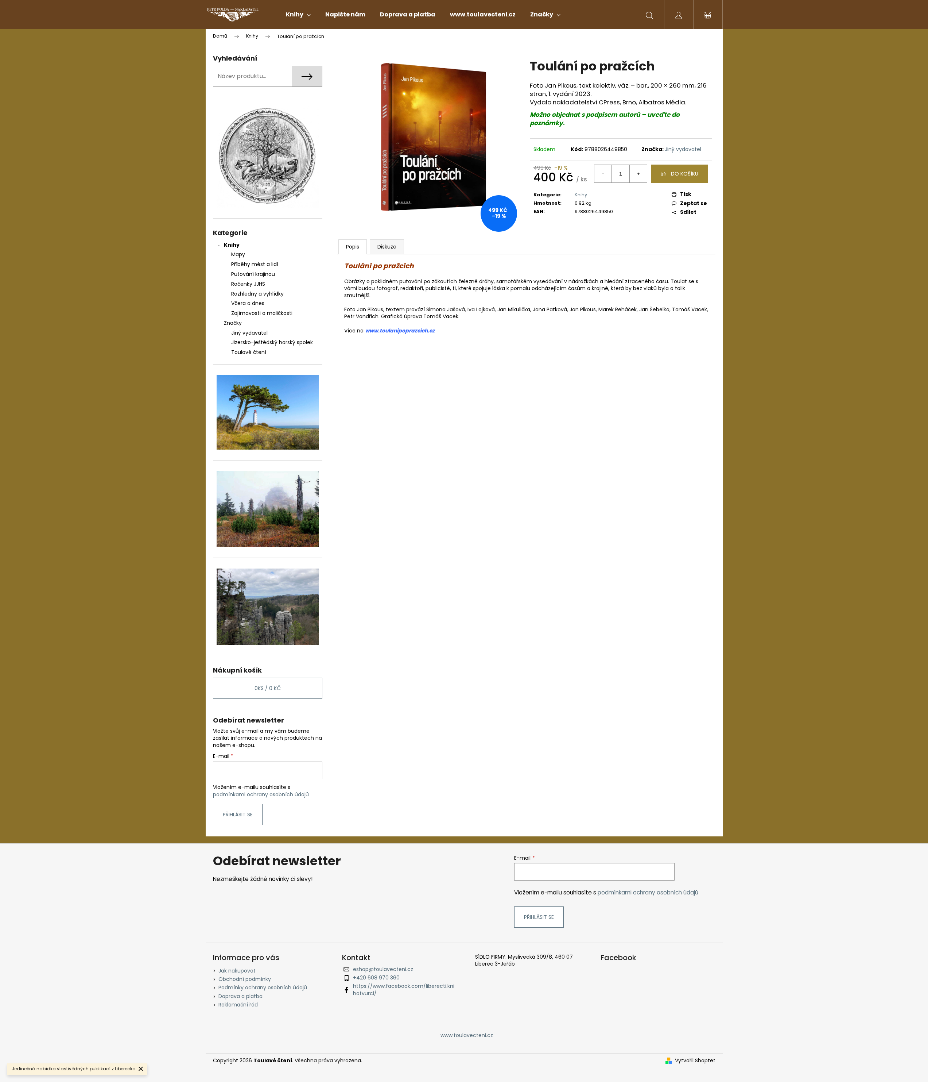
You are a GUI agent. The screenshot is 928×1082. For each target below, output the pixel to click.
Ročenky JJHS (248, 284)
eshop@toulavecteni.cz (383, 969)
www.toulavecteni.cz (466, 1035)
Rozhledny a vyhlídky (257, 293)
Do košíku (684, 173)
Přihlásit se (238, 814)
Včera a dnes (247, 303)
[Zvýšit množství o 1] (638, 173)
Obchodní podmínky (244, 979)
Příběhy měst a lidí (254, 264)
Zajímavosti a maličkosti (261, 313)
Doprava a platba (240, 996)
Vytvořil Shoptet (695, 1060)
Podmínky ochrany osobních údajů (262, 987)
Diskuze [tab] (386, 246)
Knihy (232, 245)
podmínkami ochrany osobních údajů (261, 794)
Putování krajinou (253, 274)
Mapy (238, 254)
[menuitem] (298, 14)
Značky (233, 323)
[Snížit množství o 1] (603, 173)
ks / (268, 688)
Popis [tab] (352, 246)
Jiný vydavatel (683, 149)
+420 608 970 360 (376, 977)
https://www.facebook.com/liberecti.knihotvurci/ (403, 989)
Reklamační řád (238, 1004)
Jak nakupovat (237, 970)
